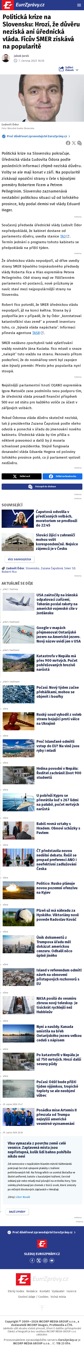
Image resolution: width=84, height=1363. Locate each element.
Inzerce (71, 1291)
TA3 (63, 236)
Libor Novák (22, 1197)
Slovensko (32, 568)
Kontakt (45, 1291)
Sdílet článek (69, 68)
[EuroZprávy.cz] (27, 5)
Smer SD (69, 568)
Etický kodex (16, 1291)
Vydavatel (58, 1291)
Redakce (32, 1291)
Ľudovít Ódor (15, 568)
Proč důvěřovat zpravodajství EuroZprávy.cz (37, 136)
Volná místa (58, 1297)
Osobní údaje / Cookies (33, 1297)
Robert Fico (9, 572)
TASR (36, 333)
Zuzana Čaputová (52, 568)
